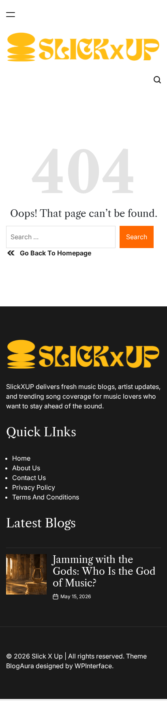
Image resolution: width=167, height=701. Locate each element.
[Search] (157, 79)
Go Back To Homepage (55, 253)
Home (21, 458)
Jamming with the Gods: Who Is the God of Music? (104, 571)
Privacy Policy (33, 487)
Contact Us (29, 478)
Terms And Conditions (45, 497)
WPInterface (93, 666)
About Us (26, 468)
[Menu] (10, 14)
